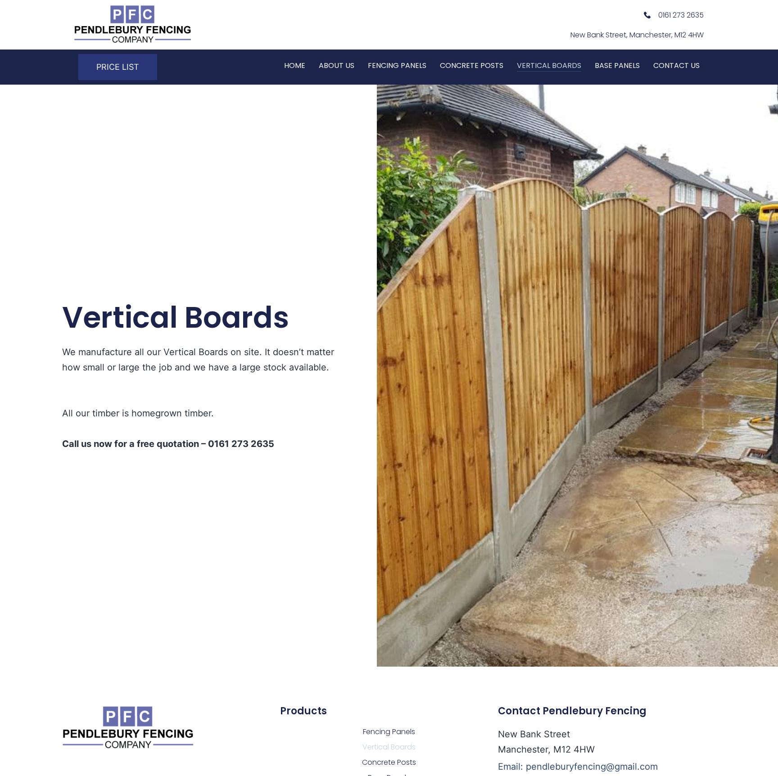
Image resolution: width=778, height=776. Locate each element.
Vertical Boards (389, 747)
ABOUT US (336, 65)
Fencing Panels (389, 731)
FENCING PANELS (397, 65)
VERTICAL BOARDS (549, 65)
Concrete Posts (389, 762)
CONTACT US (676, 65)
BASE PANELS (617, 65)
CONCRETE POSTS (471, 65)
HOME (294, 65)
